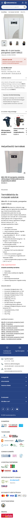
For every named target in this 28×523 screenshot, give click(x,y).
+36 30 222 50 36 (16, 73)
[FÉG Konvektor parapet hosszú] (7, 122)
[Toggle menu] (2, 3)
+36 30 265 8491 (5, 73)
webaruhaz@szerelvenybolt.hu (13, 371)
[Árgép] (5, 486)
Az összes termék (14, 12)
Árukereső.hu (12, 482)
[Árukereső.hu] (5, 481)
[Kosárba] (10, 126)
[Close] (24, 59)
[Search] (25, 7)
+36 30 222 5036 (19, 366)
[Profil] (23, 3)
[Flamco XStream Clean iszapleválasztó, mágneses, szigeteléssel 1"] (19, 121)
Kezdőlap (4, 12)
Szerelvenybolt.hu (10, 415)
